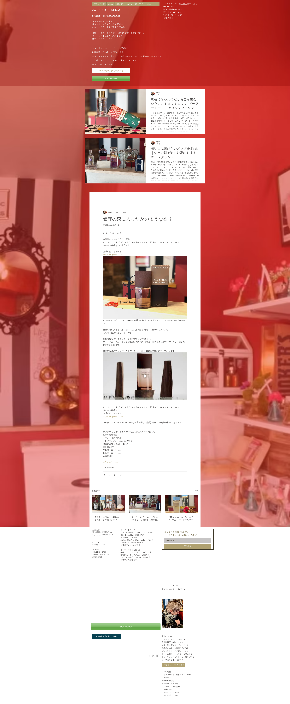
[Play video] (145, 376)
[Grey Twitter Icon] (157, 655)
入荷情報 (109, 197)
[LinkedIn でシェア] (115, 475)
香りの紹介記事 (123, 197)
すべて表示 (194, 490)
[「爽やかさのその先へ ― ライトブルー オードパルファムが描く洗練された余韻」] (181, 504)
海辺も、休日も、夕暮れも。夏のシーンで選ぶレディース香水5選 (108, 518)
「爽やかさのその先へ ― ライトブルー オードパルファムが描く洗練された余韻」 (181, 518)
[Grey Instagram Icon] (153, 655)
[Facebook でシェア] (104, 475)
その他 (137, 197)
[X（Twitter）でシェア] (110, 475)
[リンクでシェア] (121, 475)
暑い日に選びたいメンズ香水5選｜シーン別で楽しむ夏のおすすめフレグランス (144, 518)
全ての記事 (96, 197)
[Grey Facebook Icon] (149, 655)
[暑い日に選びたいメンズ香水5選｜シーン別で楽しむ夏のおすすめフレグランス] (145, 504)
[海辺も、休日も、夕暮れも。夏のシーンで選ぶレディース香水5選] (108, 504)
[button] (195, 197)
